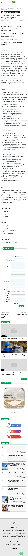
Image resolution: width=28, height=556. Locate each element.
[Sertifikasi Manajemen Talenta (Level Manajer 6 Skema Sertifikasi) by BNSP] (14, 364)
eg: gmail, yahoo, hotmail (18, 291)
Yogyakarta (17, 12)
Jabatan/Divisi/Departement (18, 274)
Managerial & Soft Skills (9, 12)
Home (2, 8)
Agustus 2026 (4, 335)
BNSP (2, 370)
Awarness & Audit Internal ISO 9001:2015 (12, 338)
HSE (2, 12)
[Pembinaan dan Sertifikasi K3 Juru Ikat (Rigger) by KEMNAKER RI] (14, 346)
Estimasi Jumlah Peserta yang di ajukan (19, 259)
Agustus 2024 (4, 352)
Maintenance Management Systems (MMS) (7, 315)
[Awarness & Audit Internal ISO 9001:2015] (14, 330)
